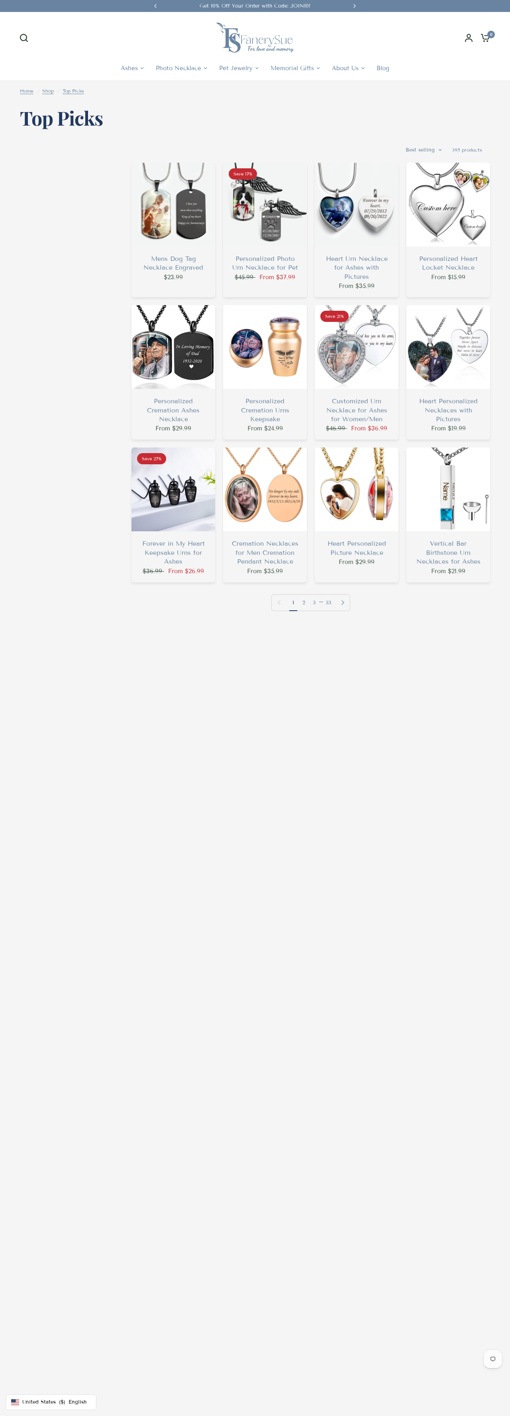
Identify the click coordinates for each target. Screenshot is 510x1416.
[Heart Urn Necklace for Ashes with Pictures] (356, 205)
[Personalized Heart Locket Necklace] (448, 205)
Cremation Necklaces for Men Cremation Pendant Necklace (265, 552)
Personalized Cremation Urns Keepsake (265, 410)
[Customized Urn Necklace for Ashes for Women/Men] (356, 347)
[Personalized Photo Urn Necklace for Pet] (265, 205)
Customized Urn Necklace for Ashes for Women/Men (356, 410)
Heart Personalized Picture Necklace (357, 548)
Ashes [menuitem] (129, 68)
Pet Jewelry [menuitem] (236, 68)
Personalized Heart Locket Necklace (448, 263)
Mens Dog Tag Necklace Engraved (173, 263)
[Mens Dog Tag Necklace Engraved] (173, 205)
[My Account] (469, 37)
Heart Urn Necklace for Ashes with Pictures (357, 267)
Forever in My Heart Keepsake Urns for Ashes (173, 552)
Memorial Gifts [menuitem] (292, 68)
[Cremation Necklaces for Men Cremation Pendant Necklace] (265, 489)
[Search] (26, 38)
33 (328, 603)
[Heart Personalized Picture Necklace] (356, 489)
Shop (48, 91)
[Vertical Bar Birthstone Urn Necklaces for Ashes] (448, 489)
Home (26, 91)
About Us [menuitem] (345, 68)
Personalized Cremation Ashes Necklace (173, 410)
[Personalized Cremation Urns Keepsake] (265, 347)
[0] (483, 37)
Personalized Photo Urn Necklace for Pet (265, 263)
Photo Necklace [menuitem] (178, 68)
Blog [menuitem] (383, 68)
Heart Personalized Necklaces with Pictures (448, 410)
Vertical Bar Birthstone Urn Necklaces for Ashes (448, 552)
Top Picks (73, 91)
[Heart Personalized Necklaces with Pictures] (448, 347)
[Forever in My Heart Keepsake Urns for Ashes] (173, 489)
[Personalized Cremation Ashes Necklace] (173, 347)
